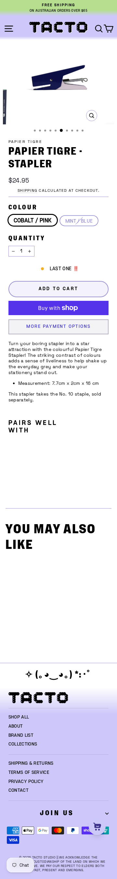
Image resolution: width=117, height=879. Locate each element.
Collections (22, 744)
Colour (22, 207)
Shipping (27, 190)
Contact (18, 790)
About (15, 726)
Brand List (20, 735)
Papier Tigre (25, 141)
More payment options (58, 326)
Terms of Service (28, 772)
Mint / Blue (79, 221)
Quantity (26, 238)
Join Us (57, 813)
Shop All (18, 717)
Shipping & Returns (31, 763)
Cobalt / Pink (33, 221)
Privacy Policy (26, 781)
